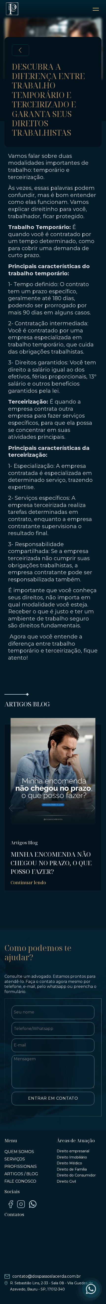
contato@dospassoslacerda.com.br (46, 1276)
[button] (16, 808)
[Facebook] (10, 1204)
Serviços (14, 1159)
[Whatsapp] (32, 1204)
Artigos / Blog (21, 1174)
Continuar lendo (28, 882)
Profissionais (20, 1166)
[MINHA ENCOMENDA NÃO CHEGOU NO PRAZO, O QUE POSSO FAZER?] (53, 783)
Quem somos (19, 1151)
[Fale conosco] (91, 1289)
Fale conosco (20, 1181)
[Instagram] (21, 1204)
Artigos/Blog (24, 843)
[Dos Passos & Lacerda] (12, 8)
